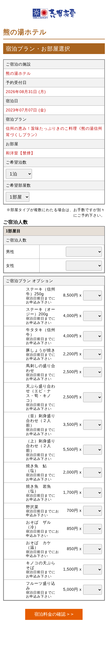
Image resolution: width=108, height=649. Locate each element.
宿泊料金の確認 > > (53, 614)
